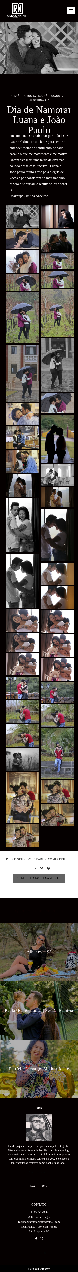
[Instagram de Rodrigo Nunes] (41, 1238)
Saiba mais (39, 1172)
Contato (39, 1253)
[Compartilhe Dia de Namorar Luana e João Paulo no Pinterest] (48, 868)
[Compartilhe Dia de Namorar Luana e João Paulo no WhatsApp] (35, 868)
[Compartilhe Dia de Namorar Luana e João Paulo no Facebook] (29, 868)
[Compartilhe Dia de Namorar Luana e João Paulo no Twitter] (41, 868)
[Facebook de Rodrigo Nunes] (36, 1238)
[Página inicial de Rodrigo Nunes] (17, 11)
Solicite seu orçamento (39, 878)
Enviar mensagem (41, 1217)
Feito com (39, 1268)
